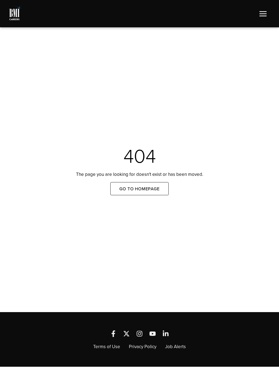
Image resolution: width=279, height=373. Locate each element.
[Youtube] (152, 334)
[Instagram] (139, 334)
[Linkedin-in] (166, 334)
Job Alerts (175, 346)
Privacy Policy (142, 346)
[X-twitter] (126, 334)
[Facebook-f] (113, 334)
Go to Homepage (139, 189)
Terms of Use (106, 346)
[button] (263, 13)
